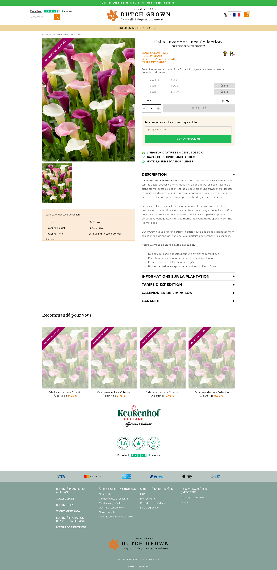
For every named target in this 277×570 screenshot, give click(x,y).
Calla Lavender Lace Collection (65, 392)
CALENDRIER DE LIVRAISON (167, 293)
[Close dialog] (270, 488)
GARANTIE (151, 301)
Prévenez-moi (188, 139)
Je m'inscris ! (233, 552)
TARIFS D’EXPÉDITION (162, 285)
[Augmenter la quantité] (158, 108)
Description (154, 174)
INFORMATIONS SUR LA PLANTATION (175, 276)
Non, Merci (233, 559)
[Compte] (225, 15)
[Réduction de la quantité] (144, 108)
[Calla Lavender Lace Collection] (65, 357)
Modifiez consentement (138, 566)
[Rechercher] (57, 17)
